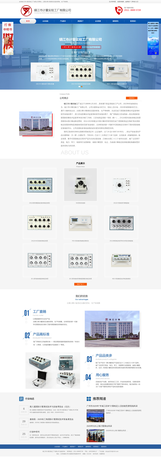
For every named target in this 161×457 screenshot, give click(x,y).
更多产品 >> (80, 284)
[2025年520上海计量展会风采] (95, 441)
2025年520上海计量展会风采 (99, 426)
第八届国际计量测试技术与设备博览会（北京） (50, 407)
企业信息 (45, 21)
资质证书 (80, 446)
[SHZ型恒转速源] (80, 201)
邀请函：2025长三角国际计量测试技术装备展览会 (51, 419)
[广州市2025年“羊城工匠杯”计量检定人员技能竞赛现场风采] (95, 421)
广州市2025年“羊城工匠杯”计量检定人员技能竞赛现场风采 (112, 406)
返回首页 (103, 446)
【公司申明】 (112, 1)
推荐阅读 (99, 398)
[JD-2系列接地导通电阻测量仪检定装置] (80, 276)
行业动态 (29, 398)
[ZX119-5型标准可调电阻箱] (121, 201)
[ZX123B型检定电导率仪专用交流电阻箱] (121, 239)
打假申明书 (35, 432)
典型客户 (80, 21)
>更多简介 (132, 98)
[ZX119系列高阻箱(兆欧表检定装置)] (39, 201)
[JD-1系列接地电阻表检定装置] (39, 276)
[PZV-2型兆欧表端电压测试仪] (80, 239)
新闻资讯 (115, 21)
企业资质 (98, 21)
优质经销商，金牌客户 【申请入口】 (128, 1)
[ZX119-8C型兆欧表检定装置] (39, 239)
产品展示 (63, 21)
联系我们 (133, 21)
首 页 (28, 21)
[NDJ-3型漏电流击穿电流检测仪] (121, 276)
